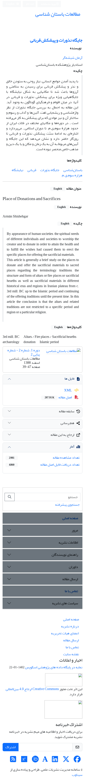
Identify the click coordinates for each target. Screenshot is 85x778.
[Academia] (45, 760)
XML (68, 390)
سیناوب (77, 774)
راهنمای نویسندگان (65, 554)
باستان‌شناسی (72, 170)
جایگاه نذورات (49, 170)
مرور (75, 530)
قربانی (31, 170)
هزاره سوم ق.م (72, 175)
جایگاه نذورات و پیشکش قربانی (56, 40)
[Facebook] (77, 760)
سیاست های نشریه (65, 603)
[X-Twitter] (66, 760)
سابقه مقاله (66, 411)
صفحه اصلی (70, 518)
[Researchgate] (24, 760)
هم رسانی (67, 423)
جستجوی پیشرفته (67, 504)
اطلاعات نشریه (68, 542)
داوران (73, 567)
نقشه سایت (71, 654)
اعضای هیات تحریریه (65, 633)
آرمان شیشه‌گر (72, 57)
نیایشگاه (17, 170)
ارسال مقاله (70, 579)
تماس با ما (71, 591)
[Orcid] (35, 760)
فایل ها (69, 378)
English (10, 4)
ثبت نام (30, 3)
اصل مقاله (59, 397)
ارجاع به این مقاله (62, 434)
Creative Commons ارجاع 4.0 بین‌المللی (32, 689)
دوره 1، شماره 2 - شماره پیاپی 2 (23, 352)
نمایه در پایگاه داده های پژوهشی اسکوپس (53, 667)
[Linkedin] (55, 760)
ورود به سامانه (48, 4)
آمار (71, 446)
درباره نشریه (70, 626)
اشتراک (10, 747)
